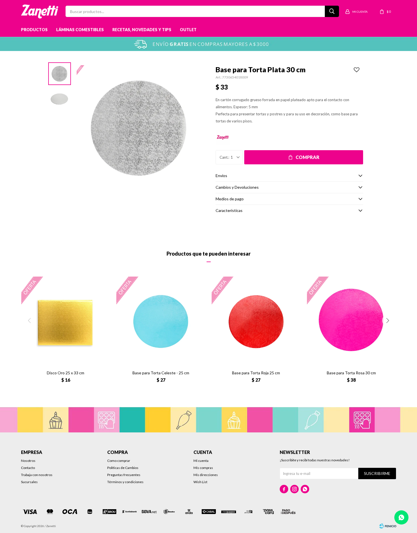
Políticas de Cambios (122, 468)
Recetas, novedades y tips (141, 29)
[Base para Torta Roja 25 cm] (256, 321)
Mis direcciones (205, 475)
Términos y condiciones (125, 482)
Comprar (307, 157)
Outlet (188, 29)
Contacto (28, 468)
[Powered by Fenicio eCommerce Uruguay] (387, 526)
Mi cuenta (200, 460)
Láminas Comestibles (80, 29)
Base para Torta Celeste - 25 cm (160, 372)
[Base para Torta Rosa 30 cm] (351, 321)
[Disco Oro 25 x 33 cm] (66, 321)
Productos (34, 29)
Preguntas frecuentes (123, 475)
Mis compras (203, 468)
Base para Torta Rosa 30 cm (351, 372)
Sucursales (29, 482)
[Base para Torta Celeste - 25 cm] (161, 321)
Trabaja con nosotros (36, 475)
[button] (387, 320)
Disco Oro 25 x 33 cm (65, 372)
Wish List (200, 482)
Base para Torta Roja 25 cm (256, 372)
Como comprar (118, 460)
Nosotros (28, 460)
